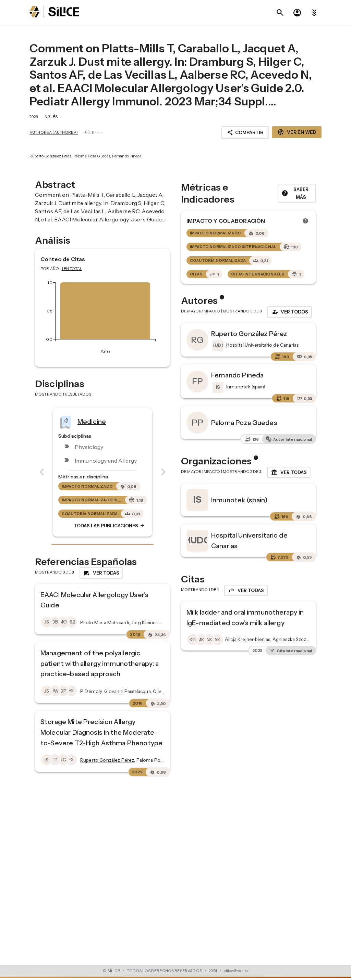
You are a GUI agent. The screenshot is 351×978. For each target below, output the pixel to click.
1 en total (72, 268)
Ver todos (289, 312)
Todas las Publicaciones (109, 525)
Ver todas (289, 472)
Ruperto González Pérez (50, 156)
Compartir (245, 132)
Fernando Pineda (127, 156)
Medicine (91, 421)
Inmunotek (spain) (239, 500)
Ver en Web (296, 132)
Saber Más (294, 193)
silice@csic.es (236, 970)
